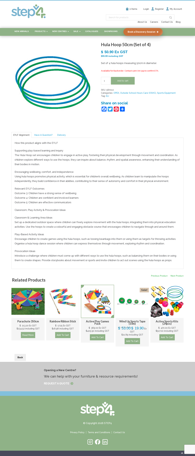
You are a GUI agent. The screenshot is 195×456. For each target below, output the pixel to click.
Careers (154, 22)
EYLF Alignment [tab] (21, 135)
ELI (107, 96)
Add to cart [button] (63, 335)
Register (159, 9)
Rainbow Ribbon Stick (63, 321)
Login (146, 9)
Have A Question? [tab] (43, 135)
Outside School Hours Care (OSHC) (138, 93)
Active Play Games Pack (97, 322)
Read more (28, 335)
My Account (176, 9)
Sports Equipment (166, 93)
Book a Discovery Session (141, 32)
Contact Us (167, 22)
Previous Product (159, 275)
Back (20, 357)
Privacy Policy (77, 432)
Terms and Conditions (99, 432)
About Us (142, 22)
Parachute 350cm (28, 321)
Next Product (177, 275)
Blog (178, 22)
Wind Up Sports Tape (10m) (132, 322)
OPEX (116, 93)
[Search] (170, 17)
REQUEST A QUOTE (57, 383)
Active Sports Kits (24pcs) (167, 322)
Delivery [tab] (61, 135)
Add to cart (122, 81)
